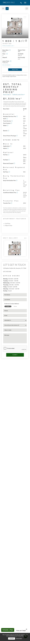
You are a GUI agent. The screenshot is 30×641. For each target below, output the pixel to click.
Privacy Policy (19, 638)
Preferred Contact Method (11, 303)
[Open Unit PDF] (26, 40)
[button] (17, 116)
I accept (11, 638)
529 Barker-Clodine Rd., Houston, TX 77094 (14, 268)
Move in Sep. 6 (7, 94)
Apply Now (15, 69)
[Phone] (21, 3)
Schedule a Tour (7, 630)
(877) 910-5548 (7, 272)
